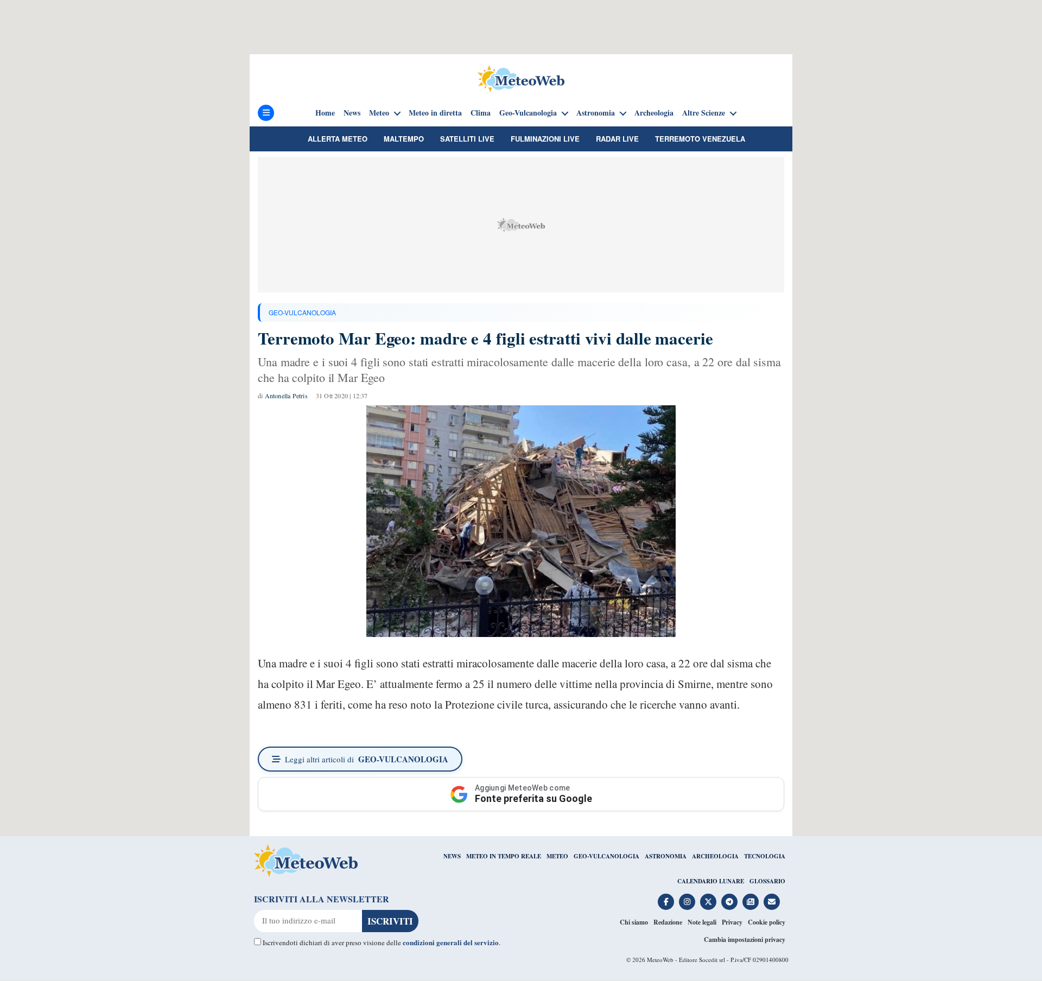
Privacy (732, 922)
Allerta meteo (337, 138)
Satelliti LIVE (467, 138)
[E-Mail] (772, 902)
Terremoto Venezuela (700, 138)
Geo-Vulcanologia (528, 112)
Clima (481, 112)
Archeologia (654, 112)
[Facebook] (666, 902)
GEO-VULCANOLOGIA (302, 312)
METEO (557, 856)
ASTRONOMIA (666, 856)
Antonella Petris (286, 395)
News (352, 112)
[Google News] (750, 902)
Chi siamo (634, 922)
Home (325, 112)
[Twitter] (708, 902)
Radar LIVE (617, 138)
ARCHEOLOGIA (715, 856)
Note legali (702, 922)
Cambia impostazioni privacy (744, 939)
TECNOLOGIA (764, 856)
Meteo (379, 112)
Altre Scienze (703, 112)
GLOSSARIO (767, 881)
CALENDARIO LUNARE (710, 881)
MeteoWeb (660, 959)
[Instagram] (687, 902)
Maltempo (404, 138)
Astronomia (595, 112)
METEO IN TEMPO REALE (503, 856)
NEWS (452, 856)
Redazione (667, 922)
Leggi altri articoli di (366, 759)
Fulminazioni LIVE (545, 138)
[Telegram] (729, 902)
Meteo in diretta (435, 112)
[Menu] (266, 113)
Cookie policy (766, 922)
